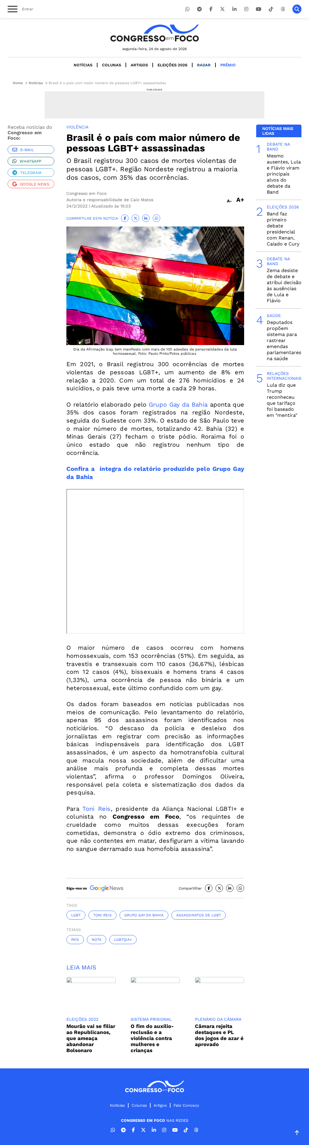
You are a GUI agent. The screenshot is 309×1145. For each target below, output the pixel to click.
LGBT (76, 915)
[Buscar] (296, 9)
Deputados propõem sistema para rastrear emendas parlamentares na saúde (284, 340)
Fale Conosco (186, 1105)
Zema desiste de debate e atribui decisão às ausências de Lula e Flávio (284, 285)
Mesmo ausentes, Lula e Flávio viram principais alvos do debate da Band (284, 174)
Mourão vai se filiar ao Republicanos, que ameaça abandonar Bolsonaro (90, 1038)
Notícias (83, 65)
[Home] (154, 33)
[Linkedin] (234, 9)
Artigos (139, 65)
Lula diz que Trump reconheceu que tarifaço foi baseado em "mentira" (282, 400)
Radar (204, 65)
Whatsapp (30, 161)
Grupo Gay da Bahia (178, 404)
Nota (96, 939)
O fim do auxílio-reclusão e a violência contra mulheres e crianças (152, 1038)
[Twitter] (222, 9)
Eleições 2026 (172, 65)
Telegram (30, 172)
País (75, 939)
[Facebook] (210, 9)
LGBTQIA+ (123, 939)
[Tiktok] (271, 9)
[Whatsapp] (187, 9)
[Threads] (283, 9)
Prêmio (228, 65)
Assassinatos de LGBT (198, 915)
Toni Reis (96, 808)
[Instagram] (246, 9)
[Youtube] (258, 9)
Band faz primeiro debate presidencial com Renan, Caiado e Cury (283, 229)
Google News (34, 184)
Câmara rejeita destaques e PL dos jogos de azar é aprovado (219, 1035)
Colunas (111, 65)
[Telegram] (199, 9)
